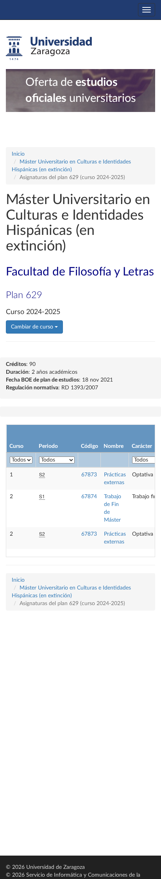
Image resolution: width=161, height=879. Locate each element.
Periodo (48, 446)
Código (89, 446)
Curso (16, 446)
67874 (89, 496)
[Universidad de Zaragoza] (49, 48)
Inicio (18, 154)
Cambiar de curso (33, 327)
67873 (89, 475)
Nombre (113, 446)
